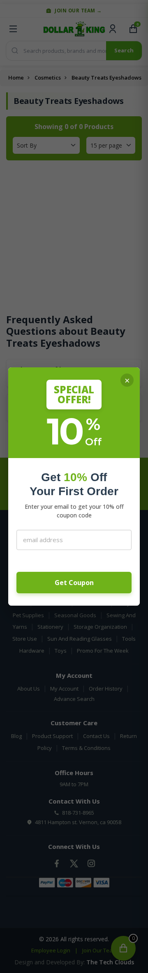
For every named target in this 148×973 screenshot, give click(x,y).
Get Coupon (74, 582)
